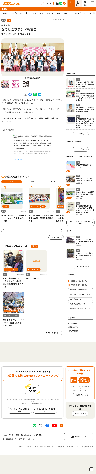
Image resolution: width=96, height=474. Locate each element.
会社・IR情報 (8, 435)
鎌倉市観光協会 (74, 327)
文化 (27, 13)
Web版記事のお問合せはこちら (80, 310)
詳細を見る (79, 395)
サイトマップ (30, 439)
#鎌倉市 (11, 130)
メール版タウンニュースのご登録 (44, 410)
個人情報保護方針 (8, 439)
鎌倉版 (4, 9)
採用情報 (39, 435)
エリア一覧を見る (52, 333)
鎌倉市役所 (73, 323)
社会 (34, 13)
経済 (65, 13)
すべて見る (80, 134)
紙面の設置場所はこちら (78, 304)
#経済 (5, 130)
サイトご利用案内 (20, 439)
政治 (58, 13)
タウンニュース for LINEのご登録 (19, 410)
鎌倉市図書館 (73, 331)
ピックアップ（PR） (79, 13)
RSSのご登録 (79, 413)
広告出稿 (48, 3)
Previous (6, 57)
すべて (5, 13)
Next (58, 57)
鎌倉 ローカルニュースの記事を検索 (80, 222)
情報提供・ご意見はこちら (79, 290)
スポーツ (50, 13)
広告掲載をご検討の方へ (24, 435)
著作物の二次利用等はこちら (80, 294)
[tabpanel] (32, 58)
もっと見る (55, 237)
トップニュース (16, 13)
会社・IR (78, 5)
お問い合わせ (80, 436)
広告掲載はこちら (76, 299)
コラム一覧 (80, 266)
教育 (41, 13)
